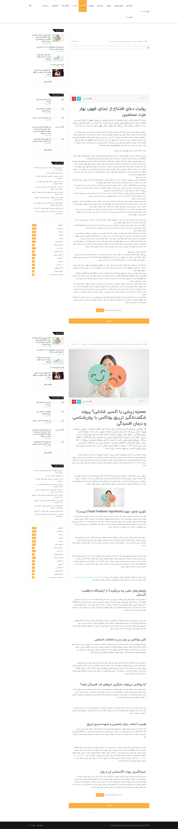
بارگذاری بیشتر (48, 82)
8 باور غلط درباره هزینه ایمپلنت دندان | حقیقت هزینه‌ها (44, 57)
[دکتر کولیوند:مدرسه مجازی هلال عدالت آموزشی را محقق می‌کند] (58, 73)
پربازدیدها (59, 228)
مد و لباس (46, 6)
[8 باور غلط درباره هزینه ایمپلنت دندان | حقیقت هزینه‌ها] (58, 57)
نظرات (109, 321)
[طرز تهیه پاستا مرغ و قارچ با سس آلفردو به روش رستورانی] (58, 142)
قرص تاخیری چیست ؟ (57, 65)
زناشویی (91, 6)
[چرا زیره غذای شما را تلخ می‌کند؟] (58, 102)
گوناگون (83, 6)
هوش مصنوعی (58, 271)
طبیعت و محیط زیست (55, 274)
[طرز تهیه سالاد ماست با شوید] (58, 120)
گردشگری (55, 6)
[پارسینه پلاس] (144, 11)
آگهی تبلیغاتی (58, 268)
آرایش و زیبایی (119, 6)
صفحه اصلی (129, 6)
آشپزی (109, 6)
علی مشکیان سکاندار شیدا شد (54, 173)
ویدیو (60, 238)
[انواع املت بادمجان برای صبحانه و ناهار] (58, 111)
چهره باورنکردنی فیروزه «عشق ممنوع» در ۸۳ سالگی (48, 208)
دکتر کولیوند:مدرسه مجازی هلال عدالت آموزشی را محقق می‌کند (42, 72)
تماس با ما (129, 17)
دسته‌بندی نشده (58, 245)
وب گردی (57, 163)
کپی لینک (99, 310)
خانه (144, 41)
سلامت (75, 6)
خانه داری (100, 6)
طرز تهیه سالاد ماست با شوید (41, 118)
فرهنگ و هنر (65, 6)
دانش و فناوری (58, 251)
